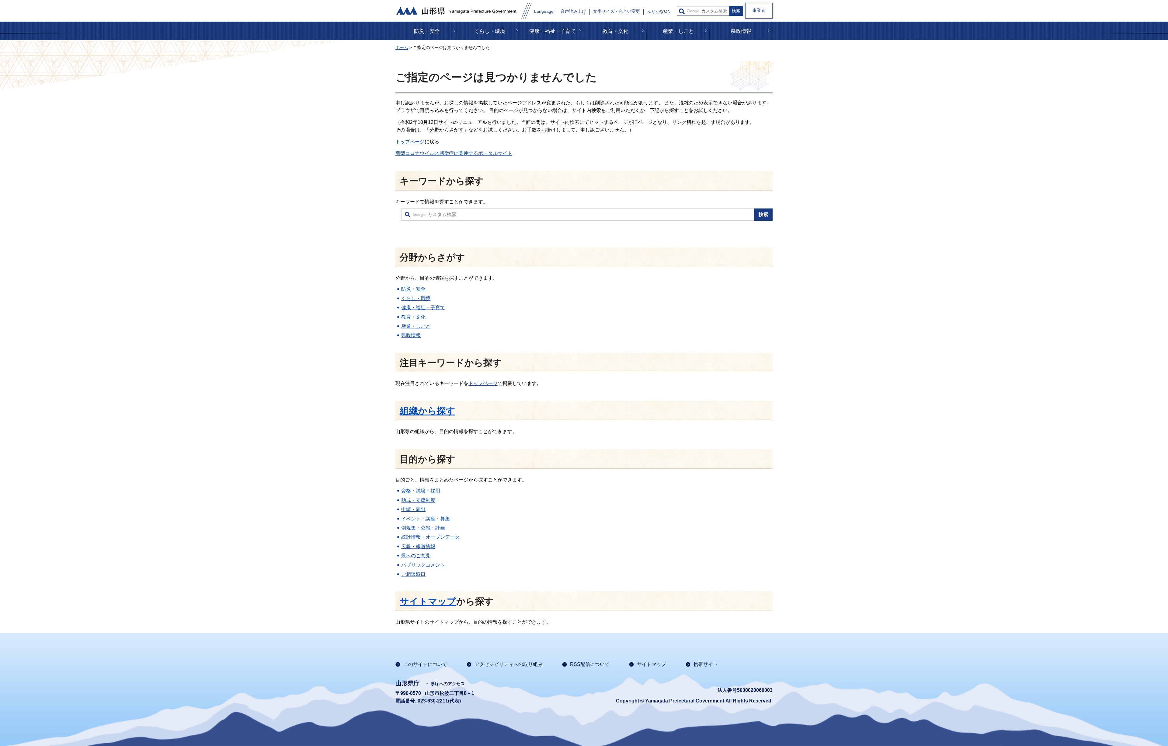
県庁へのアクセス (448, 683)
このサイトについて (425, 664)
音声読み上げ (573, 11)
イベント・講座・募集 (425, 518)
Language (544, 11)
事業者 (759, 10)
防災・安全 (427, 31)
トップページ (410, 141)
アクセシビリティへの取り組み (508, 664)
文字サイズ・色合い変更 (616, 11)
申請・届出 (413, 509)
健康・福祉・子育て (552, 31)
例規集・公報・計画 (423, 528)
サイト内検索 (682, 11)
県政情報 (741, 31)
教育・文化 (615, 31)
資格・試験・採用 (420, 490)
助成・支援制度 (418, 500)
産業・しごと (678, 31)
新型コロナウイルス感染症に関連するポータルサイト (453, 153)
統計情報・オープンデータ (430, 537)
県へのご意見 (415, 555)
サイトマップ (428, 601)
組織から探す (427, 411)
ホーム (401, 47)
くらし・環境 (489, 31)
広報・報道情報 (418, 546)
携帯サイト (705, 664)
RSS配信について (590, 664)
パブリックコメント (423, 565)
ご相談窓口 (413, 574)
